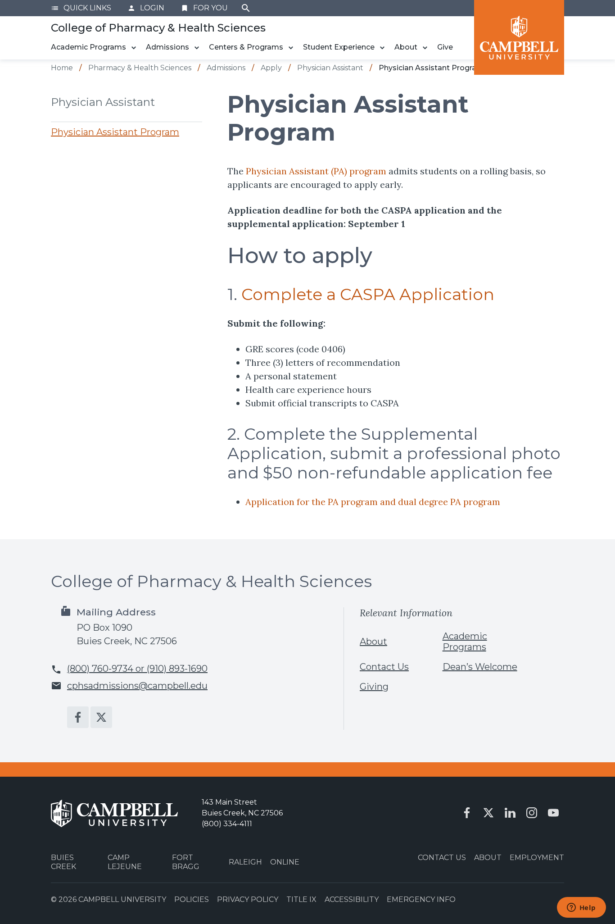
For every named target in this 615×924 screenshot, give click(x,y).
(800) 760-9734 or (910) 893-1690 (137, 668)
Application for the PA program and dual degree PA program (372, 501)
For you (204, 8)
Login (145, 8)
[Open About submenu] (425, 48)
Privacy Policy (247, 899)
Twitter (101, 717)
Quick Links (81, 8)
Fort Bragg (185, 861)
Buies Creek (63, 861)
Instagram (532, 813)
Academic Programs (88, 47)
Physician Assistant (103, 102)
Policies (191, 899)
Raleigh (245, 862)
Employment (537, 857)
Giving (374, 686)
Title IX (301, 899)
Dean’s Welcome (480, 666)
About (405, 47)
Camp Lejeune (125, 861)
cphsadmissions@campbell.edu (137, 685)
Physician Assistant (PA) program (316, 171)
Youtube (553, 813)
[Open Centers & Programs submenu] (291, 48)
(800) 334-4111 (227, 823)
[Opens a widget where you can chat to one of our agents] (581, 908)
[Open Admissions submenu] (197, 48)
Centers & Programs (246, 47)
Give (445, 47)
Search (246, 8)
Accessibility (352, 899)
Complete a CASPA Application (367, 294)
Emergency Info (421, 899)
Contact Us (384, 666)
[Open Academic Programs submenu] (134, 48)
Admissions (167, 47)
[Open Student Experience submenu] (382, 48)
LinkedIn (510, 813)
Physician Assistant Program (115, 132)
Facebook (78, 717)
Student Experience (339, 47)
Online (284, 862)
